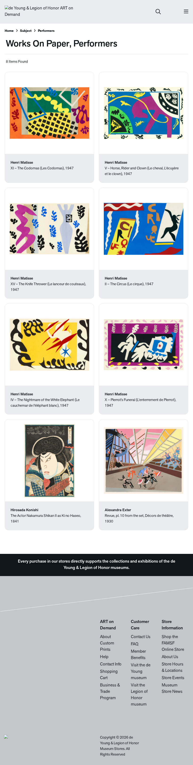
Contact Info (110, 664)
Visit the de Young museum (140, 671)
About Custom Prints (107, 643)
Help (104, 657)
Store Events (173, 678)
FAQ (134, 644)
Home (9, 31)
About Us (170, 657)
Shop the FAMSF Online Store (173, 643)
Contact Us (140, 637)
